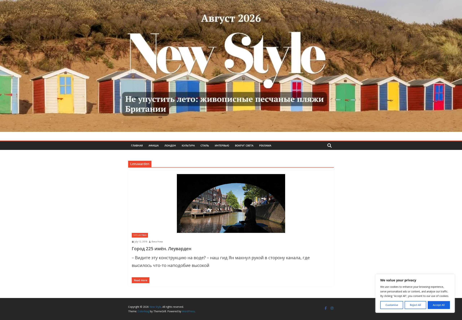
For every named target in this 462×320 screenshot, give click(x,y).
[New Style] (231, 4)
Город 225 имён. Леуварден (161, 248)
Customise (391, 305)
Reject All (415, 305)
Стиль (205, 145)
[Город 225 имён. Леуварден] (231, 203)
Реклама (265, 145)
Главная (137, 145)
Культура (188, 145)
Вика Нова (157, 241)
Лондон (170, 145)
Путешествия (140, 235)
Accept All (439, 305)
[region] (415, 293)
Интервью (222, 145)
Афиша (154, 145)
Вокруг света (244, 145)
